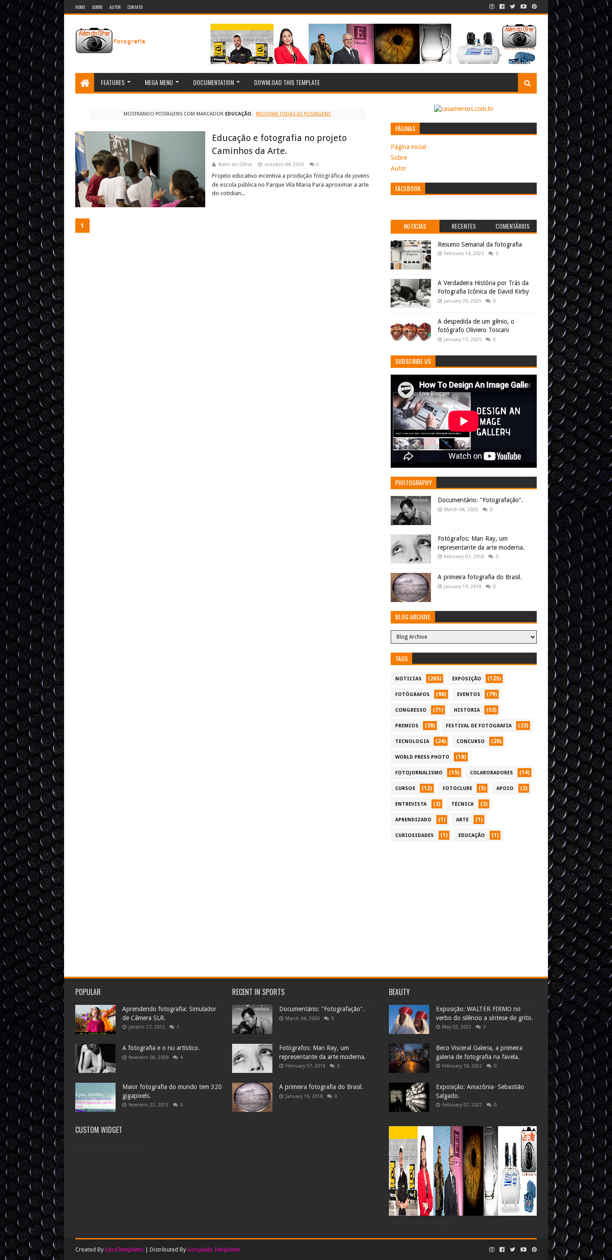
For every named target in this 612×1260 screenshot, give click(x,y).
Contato (134, 7)
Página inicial (408, 146)
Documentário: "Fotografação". (480, 500)
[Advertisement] (464, 909)
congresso (411, 710)
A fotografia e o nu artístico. (161, 1047)
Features (113, 82)
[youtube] (523, 6)
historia (467, 710)
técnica (462, 804)
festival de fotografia (479, 726)
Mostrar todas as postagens (293, 114)
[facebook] (502, 6)
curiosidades (414, 835)
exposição (466, 679)
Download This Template (287, 82)
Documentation (213, 82)
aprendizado (413, 820)
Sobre (97, 7)
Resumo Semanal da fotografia (480, 244)
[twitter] (512, 6)
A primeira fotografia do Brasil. (480, 577)
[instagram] (491, 6)
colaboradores (491, 773)
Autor (115, 7)
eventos (468, 694)
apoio (504, 788)
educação (471, 835)
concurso (471, 741)
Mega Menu (159, 82)
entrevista (411, 804)
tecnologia (412, 741)
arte (462, 820)
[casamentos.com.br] (464, 108)
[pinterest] (533, 6)
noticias (408, 679)
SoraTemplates (124, 1249)
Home (80, 7)
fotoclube (457, 788)
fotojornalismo (419, 773)
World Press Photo (422, 757)
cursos (405, 788)
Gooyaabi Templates (214, 1249)
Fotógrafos (412, 694)
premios (406, 726)
